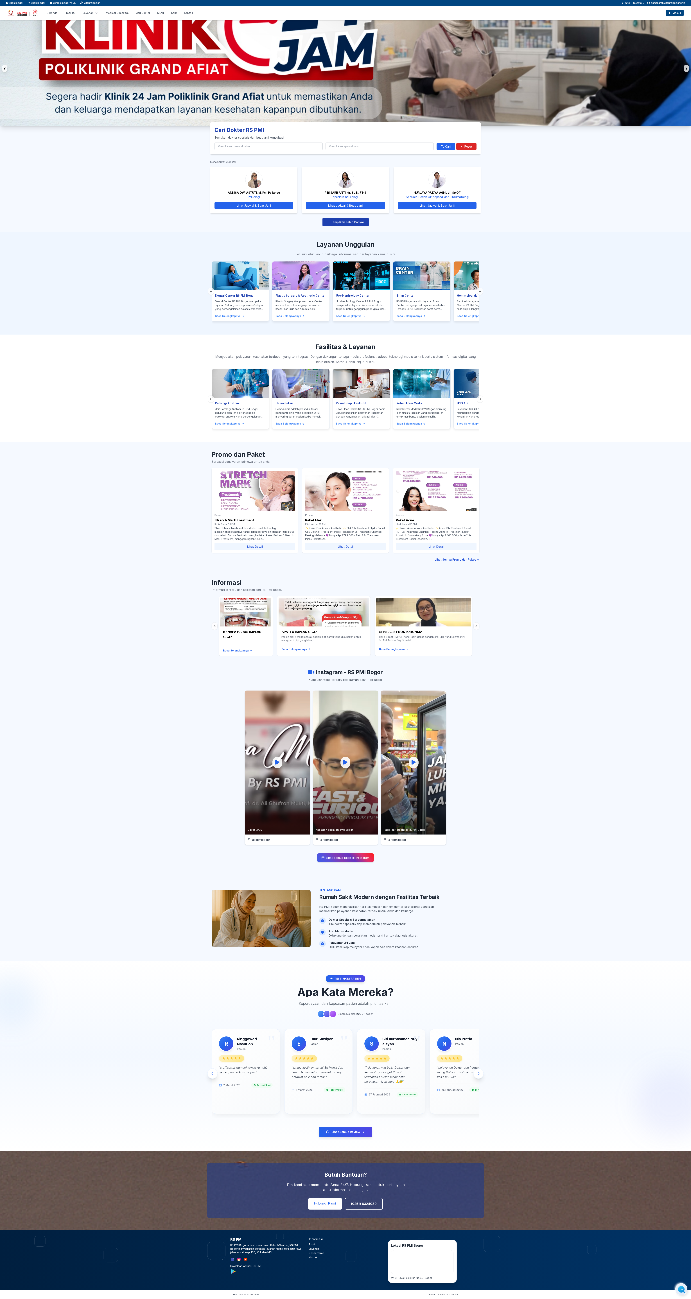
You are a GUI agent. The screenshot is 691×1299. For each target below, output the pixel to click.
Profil (312, 1244)
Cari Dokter (143, 12)
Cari (448, 146)
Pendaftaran (316, 1253)
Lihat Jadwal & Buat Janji (253, 205)
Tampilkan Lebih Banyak (347, 222)
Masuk (676, 12)
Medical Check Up (117, 12)
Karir (174, 12)
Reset (468, 146)
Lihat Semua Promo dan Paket (457, 559)
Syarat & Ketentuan (448, 1294)
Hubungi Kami (325, 1203)
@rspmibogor (261, 840)
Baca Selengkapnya (236, 650)
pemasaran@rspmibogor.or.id (668, 2)
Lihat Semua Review (346, 1132)
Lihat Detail (255, 546)
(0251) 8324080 (634, 2)
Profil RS (70, 12)
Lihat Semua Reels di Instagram (347, 858)
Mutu (160, 12)
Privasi (431, 1294)
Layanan (88, 12)
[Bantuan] (681, 1289)
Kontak (188, 12)
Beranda (52, 12)
